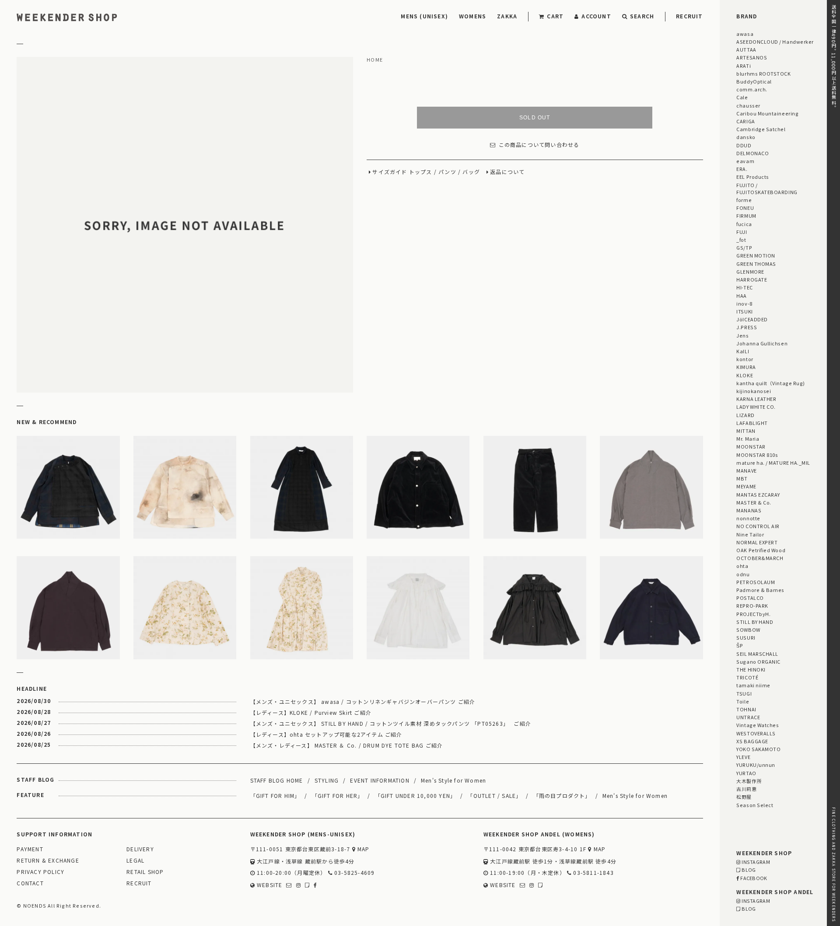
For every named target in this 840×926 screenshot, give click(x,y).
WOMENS (472, 16)
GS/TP (744, 247)
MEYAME (746, 486)
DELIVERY (140, 849)
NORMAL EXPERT (756, 542)
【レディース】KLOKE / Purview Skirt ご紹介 (310, 712)
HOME (375, 60)
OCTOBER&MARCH (759, 557)
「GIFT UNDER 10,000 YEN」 (415, 795)
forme (744, 199)
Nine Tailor (750, 534)
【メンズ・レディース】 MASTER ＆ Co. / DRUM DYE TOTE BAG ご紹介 (346, 745)
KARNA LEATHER (756, 398)
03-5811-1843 (592, 873)
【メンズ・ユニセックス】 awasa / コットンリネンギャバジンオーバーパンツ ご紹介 (363, 701)
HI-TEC (744, 287)
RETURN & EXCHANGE (48, 860)
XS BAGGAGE (752, 741)
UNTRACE (748, 717)
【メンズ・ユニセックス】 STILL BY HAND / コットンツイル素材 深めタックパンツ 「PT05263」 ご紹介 (390, 723)
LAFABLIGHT (751, 422)
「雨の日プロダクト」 (562, 795)
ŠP (739, 645)
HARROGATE (751, 279)
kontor (744, 358)
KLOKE (744, 375)
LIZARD (745, 414)
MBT (742, 478)
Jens (742, 335)
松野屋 (744, 796)
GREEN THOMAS (756, 263)
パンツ (447, 172)
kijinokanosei (753, 390)
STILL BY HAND (754, 621)
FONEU (745, 207)
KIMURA (746, 366)
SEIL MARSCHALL (757, 653)
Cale (742, 97)
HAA (741, 295)
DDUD (743, 145)
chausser (748, 105)
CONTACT (30, 883)
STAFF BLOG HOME (276, 780)
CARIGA (745, 121)
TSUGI (744, 693)
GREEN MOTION (755, 255)
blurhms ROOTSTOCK (763, 73)
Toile (742, 701)
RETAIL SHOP (145, 872)
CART (555, 16)
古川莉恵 (746, 788)
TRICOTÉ (747, 677)
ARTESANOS (751, 57)
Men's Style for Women (453, 780)
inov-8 (744, 303)
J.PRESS (746, 327)
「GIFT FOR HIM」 (275, 795)
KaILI (742, 351)
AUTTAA (746, 49)
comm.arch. (751, 89)
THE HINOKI (750, 669)
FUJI (741, 231)
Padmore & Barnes (760, 589)
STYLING (327, 780)
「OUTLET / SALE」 (494, 795)
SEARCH (642, 16)
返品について (507, 172)
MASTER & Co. (753, 502)
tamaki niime (753, 685)
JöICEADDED (751, 319)
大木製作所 (749, 780)
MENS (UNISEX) (424, 16)
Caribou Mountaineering (767, 113)
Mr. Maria (747, 438)
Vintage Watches (757, 724)
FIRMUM (746, 215)
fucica (744, 223)
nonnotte (748, 518)
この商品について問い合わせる (539, 145)
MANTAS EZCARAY (758, 494)
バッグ (471, 172)
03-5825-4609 (353, 873)
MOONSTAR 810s (757, 454)
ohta (742, 565)
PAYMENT (30, 849)
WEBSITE (269, 885)
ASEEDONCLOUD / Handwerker (775, 41)
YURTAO (746, 772)
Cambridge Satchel (760, 128)
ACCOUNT (596, 16)
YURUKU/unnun (755, 764)
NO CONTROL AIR (758, 525)
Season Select (754, 804)
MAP (363, 849)
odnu (742, 574)
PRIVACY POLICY (40, 872)
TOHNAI (746, 709)
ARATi (743, 65)
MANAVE (746, 470)
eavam (745, 160)
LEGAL (135, 860)
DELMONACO (752, 153)
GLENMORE (750, 271)
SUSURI (745, 637)
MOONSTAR (750, 446)
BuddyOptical (753, 81)
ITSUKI (744, 311)
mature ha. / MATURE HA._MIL (773, 462)
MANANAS (748, 510)
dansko (745, 136)
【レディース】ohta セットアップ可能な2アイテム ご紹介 (326, 734)
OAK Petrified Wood (760, 550)
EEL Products (752, 176)
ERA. (741, 168)
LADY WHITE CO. (756, 406)
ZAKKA (507, 16)
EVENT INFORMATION (379, 780)
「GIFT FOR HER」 (338, 795)
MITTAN (745, 430)
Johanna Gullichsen (762, 343)
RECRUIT (689, 16)
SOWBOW (748, 629)
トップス (420, 172)
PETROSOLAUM (755, 581)
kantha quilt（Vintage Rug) (770, 382)
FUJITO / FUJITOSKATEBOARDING (766, 188)
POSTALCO (749, 597)
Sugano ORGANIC (758, 661)
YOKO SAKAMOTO (758, 748)
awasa (744, 33)
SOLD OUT (534, 118)
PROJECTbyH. (753, 613)
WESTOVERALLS (755, 733)
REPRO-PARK (752, 605)
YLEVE (743, 756)
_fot (741, 239)
